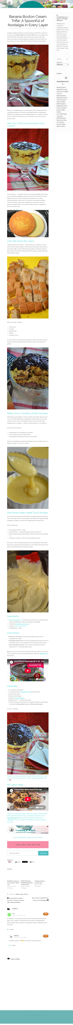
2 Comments (41, 28)
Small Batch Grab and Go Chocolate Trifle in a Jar (13, 882)
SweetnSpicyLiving (17, 28)
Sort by (59, 62)
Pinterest (29, 844)
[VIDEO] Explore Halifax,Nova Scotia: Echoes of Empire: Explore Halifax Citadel (62, 108)
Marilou (16, 935)
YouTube (38, 844)
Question (6, 4)
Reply (45, 914)
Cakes (22, 894)
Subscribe (43, 853)
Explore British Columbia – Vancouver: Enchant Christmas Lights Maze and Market (15, 900)
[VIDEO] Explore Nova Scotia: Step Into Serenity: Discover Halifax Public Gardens (62, 122)
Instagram (23, 844)
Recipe (26, 894)
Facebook (18, 844)
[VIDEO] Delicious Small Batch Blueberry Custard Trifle (27, 882)
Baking (18, 894)
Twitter (33, 844)
